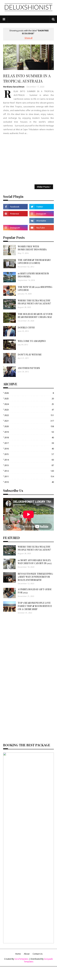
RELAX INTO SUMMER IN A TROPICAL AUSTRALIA (27, 78)
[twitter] (41, 206)
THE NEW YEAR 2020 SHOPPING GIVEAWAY (35, 288)
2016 (29, 448)
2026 (29, 393)
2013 (29, 465)
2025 (29, 398)
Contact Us (38, 953)
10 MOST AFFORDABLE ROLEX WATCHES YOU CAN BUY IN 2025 (35, 562)
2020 (29, 426)
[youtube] (41, 227)
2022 (29, 415)
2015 (29, 454)
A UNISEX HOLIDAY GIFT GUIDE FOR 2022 (35, 591)
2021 (29, 420)
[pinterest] (15, 213)
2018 (29, 437)
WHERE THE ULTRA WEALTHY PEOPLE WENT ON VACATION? (34, 302)
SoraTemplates (21, 959)
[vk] (41, 220)
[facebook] (15, 206)
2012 (29, 470)
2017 (29, 443)
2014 (29, 459)
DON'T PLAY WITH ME (30, 354)
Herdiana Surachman (13, 86)
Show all (28, 37)
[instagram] (41, 213)
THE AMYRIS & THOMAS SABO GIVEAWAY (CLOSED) (34, 261)
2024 (29, 404)
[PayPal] (15, 220)
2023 (29, 409)
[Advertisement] (28, 160)
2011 (29, 476)
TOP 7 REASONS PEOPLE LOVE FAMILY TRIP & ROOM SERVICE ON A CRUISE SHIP (35, 606)
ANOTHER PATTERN (29, 368)
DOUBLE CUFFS (26, 327)
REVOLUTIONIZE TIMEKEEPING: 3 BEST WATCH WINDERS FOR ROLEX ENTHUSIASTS (35, 576)
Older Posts (43, 186)
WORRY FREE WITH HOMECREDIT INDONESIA (32, 248)
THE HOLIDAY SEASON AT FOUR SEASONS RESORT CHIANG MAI (35, 316)
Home (18, 953)
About (26, 953)
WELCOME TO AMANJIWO (32, 341)
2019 (29, 431)
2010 (29, 482)
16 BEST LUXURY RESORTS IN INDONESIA (33, 275)
